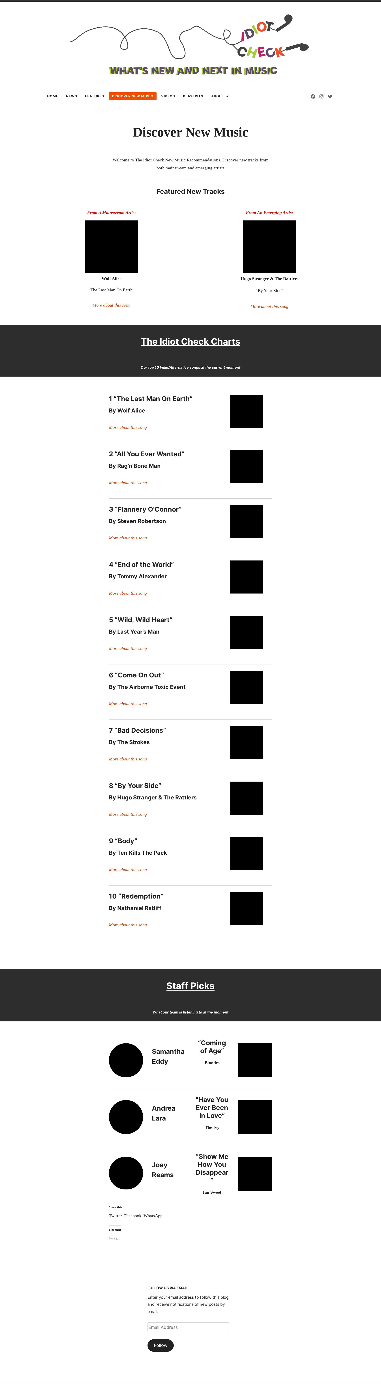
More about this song (112, 305)
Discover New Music (132, 96)
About (217, 96)
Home (52, 96)
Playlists (193, 96)
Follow (160, 1345)
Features (94, 96)
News (71, 96)
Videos (168, 96)
